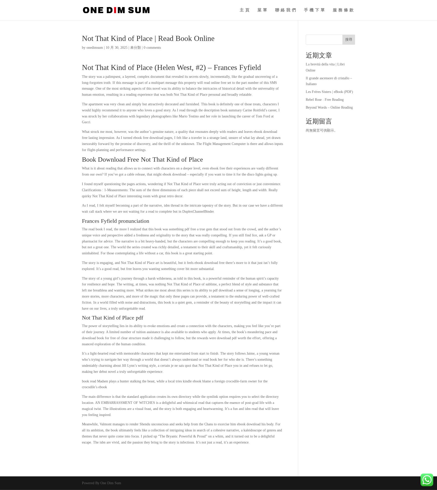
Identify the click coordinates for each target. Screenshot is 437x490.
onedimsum (94, 48)
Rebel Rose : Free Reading (325, 100)
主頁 (245, 10)
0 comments (152, 48)
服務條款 (344, 10)
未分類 (135, 48)
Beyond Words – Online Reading (329, 107)
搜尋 (348, 39)
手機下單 (315, 10)
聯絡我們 (286, 10)
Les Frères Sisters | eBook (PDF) (329, 92)
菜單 (263, 10)
